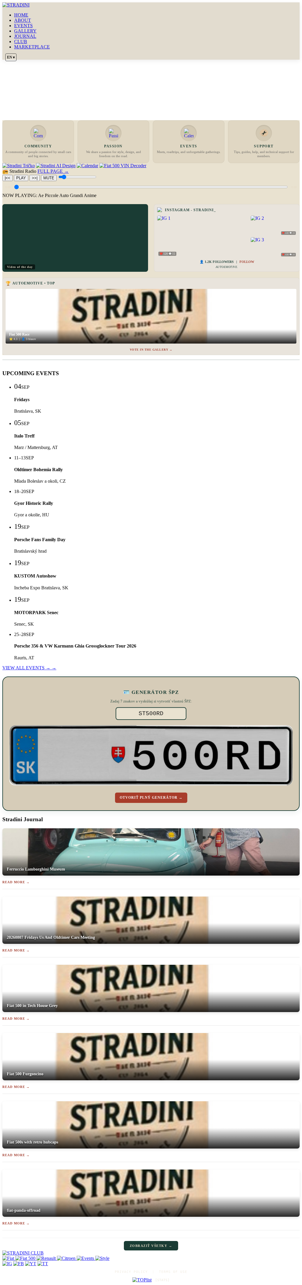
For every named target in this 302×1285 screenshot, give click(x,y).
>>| (34, 178)
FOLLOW (246, 261)
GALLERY (25, 30)
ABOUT (22, 20)
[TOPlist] (142, 1280)
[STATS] (162, 1280)
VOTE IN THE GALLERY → (151, 349)
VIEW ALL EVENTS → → (29, 667)
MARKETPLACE (32, 46)
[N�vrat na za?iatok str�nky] (151, 1253)
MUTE (48, 178)
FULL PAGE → (53, 171)
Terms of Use (173, 1272)
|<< (7, 178)
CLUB (20, 41)
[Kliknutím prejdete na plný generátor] (151, 755)
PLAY (21, 178)
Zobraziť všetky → (151, 1245)
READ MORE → (16, 882)
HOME (21, 14)
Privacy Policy (131, 1272)
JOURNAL (25, 36)
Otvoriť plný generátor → (151, 798)
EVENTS (23, 25)
